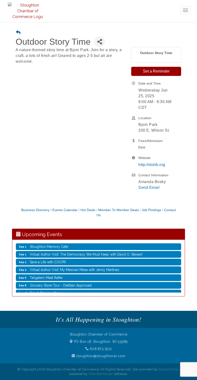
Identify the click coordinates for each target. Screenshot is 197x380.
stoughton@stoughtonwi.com (100, 356)
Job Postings (151, 210)
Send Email (149, 187)
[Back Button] (18, 32)
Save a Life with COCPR (48, 259)
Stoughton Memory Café (49, 244)
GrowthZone (168, 369)
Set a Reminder (156, 71)
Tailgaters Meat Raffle (46, 275)
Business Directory (35, 210)
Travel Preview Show (46, 290)
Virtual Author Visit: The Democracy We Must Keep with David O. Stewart (86, 252)
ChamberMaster (100, 374)
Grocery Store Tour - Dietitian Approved (61, 283)
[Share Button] (99, 41)
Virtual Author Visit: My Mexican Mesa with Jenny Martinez (74, 267)
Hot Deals (87, 210)
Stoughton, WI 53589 (101, 341)
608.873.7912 (100, 349)
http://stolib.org (151, 165)
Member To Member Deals (118, 210)
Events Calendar (65, 210)
